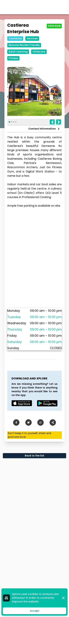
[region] (34, 258)
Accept (34, 611)
